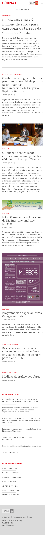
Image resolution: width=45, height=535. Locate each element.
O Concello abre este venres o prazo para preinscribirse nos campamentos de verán (20, 400)
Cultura (5, 213)
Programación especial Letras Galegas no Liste (22, 314)
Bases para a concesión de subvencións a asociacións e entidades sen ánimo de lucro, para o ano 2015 (22, 353)
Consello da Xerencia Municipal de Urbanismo (21, 446)
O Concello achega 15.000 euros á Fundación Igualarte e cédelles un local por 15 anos (22, 156)
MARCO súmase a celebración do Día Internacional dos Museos (22, 220)
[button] (42, 3)
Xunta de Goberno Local (12, 74)
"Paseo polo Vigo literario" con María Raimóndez (17, 438)
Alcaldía (5, 149)
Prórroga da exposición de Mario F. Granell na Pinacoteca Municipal (21, 430)
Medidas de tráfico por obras (21, 376)
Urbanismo (6, 16)
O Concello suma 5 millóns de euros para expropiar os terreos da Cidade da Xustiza (21, 26)
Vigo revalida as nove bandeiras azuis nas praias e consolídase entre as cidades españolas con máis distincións (20, 410)
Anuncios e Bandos (10, 344)
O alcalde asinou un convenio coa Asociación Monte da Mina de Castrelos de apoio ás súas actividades (21, 420)
